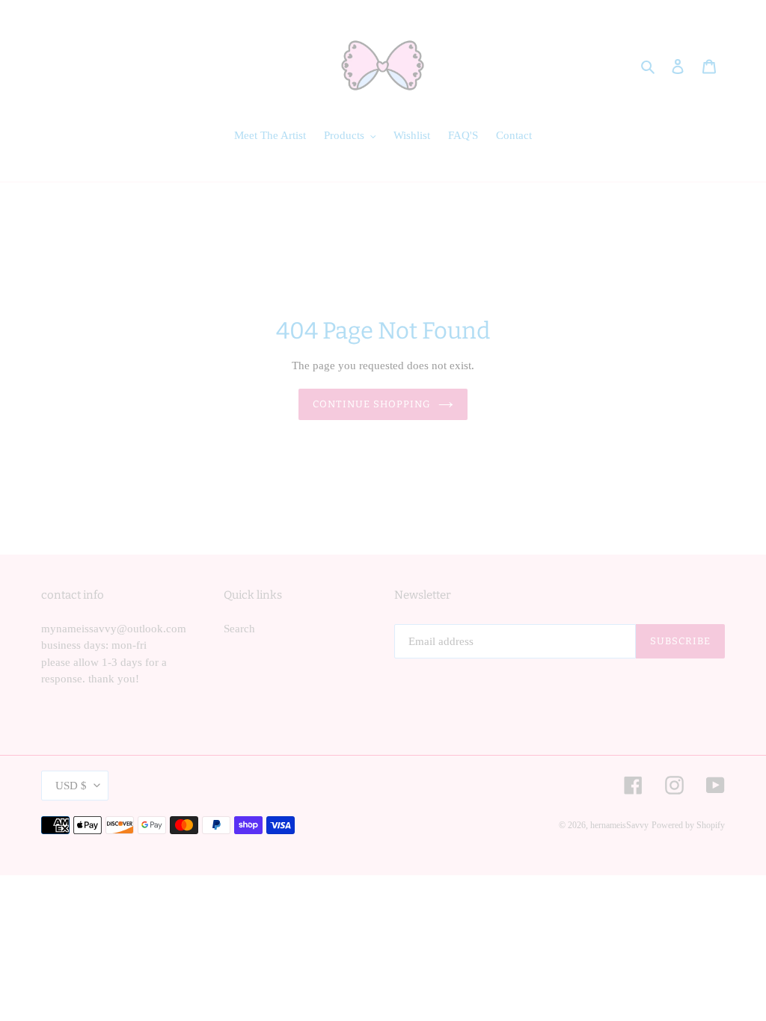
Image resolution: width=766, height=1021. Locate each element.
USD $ (71, 786)
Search (239, 629)
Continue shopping (372, 404)
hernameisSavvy (619, 825)
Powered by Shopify (688, 825)
